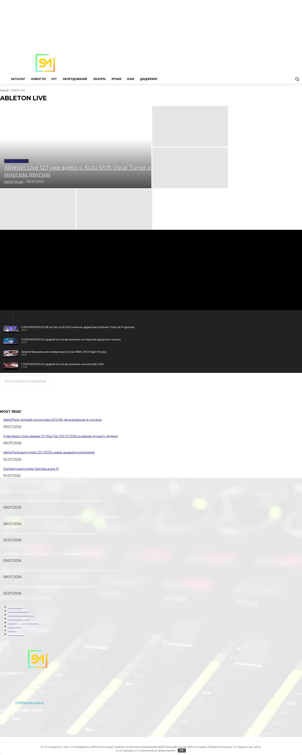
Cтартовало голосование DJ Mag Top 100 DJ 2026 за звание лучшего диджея (60, 436)
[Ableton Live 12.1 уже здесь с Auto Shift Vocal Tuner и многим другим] (75, 147)
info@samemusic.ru (29, 702)
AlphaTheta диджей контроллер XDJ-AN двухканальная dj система (52, 420)
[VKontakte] (294, 45)
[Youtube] (299, 45)
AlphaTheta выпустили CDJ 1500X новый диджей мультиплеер (49, 452)
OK (182, 750)
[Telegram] (288, 45)
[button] (297, 79)
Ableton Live (16, 161)
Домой (4, 90)
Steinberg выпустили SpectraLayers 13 (31, 469)
